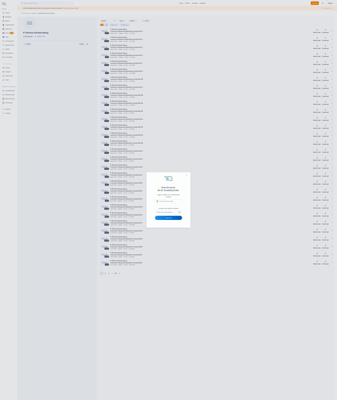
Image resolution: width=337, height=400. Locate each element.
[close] (186, 175)
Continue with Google (166, 201)
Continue (168, 218)
